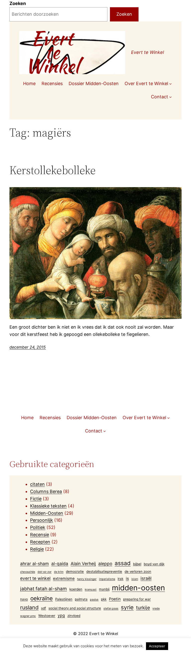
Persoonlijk (41, 520)
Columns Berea (46, 491)
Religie (37, 549)
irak (120, 579)
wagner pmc (28, 616)
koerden (75, 589)
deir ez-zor (44, 571)
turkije (143, 608)
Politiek (37, 527)
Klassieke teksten (48, 506)
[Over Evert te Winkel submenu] (170, 83)
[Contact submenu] (170, 97)
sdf (43, 608)
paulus (94, 599)
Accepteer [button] (157, 646)
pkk (103, 599)
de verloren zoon (138, 571)
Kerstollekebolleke (52, 170)
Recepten (40, 541)
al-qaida (59, 563)
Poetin (115, 599)
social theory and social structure (74, 608)
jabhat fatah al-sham (43, 589)
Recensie (39, 534)
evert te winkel (35, 578)
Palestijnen (63, 599)
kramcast (90, 589)
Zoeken (17, 3)
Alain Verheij (83, 563)
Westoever (46, 616)
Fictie (36, 498)
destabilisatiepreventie (104, 571)
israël (146, 578)
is (127, 578)
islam (134, 579)
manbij (104, 589)
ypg (61, 615)
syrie (127, 607)
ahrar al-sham (34, 563)
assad (123, 563)
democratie (75, 571)
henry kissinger (86, 579)
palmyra (81, 599)
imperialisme (107, 579)
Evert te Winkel (147, 52)
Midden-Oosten (46, 513)
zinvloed (73, 616)
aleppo (105, 563)
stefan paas (110, 608)
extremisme (64, 578)
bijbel (137, 564)
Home (29, 83)
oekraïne (41, 598)
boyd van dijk (154, 564)
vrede (156, 608)
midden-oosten (138, 587)
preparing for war (137, 599)
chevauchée (27, 571)
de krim (58, 571)
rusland (29, 607)
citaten (37, 484)
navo (24, 599)
